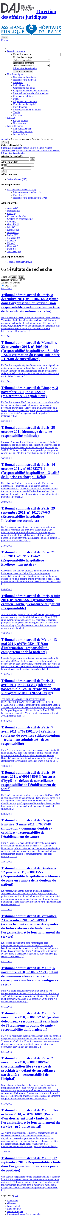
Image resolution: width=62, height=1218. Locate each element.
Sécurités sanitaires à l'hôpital (27, 109)
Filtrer (4, 142)
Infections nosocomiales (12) (26, 192)
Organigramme (20, 120)
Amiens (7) (12, 208)
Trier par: (5, 276)
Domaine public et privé (24, 104)
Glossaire (11, 1203)
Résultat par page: (9, 279)
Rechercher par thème (23, 62)
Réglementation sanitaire (25, 101)
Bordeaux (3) (13, 210)
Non (14, 285)
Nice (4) (11, 243)
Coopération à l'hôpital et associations (31, 90)
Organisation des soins (24, 88)
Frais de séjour (20, 107)
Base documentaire (16, 51)
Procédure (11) (20, 195)
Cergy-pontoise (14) (16, 216)
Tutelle (16, 112)
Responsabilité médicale (24, 79)
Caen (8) (11, 213)
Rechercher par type (22, 57)
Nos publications (15, 126)
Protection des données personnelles (24, 1214)
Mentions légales (15, 1211)
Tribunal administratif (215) (20, 261)
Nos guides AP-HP (22, 128)
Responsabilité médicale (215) (21, 189)
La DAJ (11, 117)
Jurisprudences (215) (17, 179)
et (2, 168)
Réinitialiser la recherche (25, 68)
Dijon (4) (11, 221)
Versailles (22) (14, 251)
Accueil (5, 139)
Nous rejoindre (14, 1208)
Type (21, 277)
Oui (6, 285)
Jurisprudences (8, 150)
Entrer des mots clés (22, 54)
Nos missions (19, 123)
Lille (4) (11, 227)
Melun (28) (12, 235)
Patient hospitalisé (21, 85)
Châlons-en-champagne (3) (20, 219)
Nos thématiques (15, 74)
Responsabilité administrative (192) (30, 197)
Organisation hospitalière (25, 77)
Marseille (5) (13, 232)
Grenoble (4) (13, 224)
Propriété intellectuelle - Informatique (30, 93)
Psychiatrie (18, 115)
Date (14, 277)
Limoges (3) (13, 229)
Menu (4, 37)
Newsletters (12, 1200)
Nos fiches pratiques (23, 131)
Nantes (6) (12, 240)
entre (3, 164)
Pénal (16, 98)
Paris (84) (11, 248)
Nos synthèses (20, 134)
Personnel (18, 82)
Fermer (4, 40)
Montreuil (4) (13, 238)
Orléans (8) (12, 246)
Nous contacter (14, 1206)
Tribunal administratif (49, 150)
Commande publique (23, 96)
